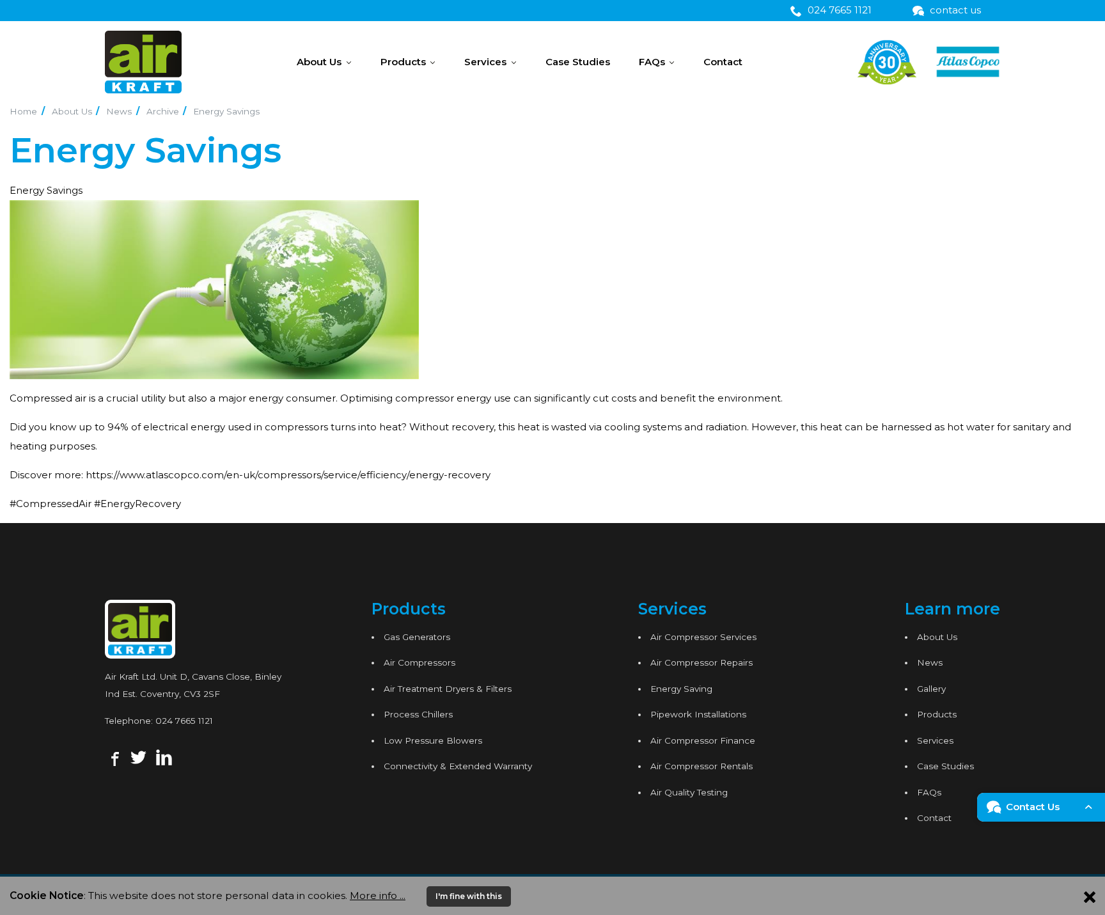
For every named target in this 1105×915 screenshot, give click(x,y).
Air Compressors (419, 662)
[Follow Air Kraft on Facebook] (113, 756)
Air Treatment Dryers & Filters (448, 689)
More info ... (377, 895)
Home (23, 111)
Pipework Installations (698, 714)
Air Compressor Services (703, 637)
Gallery (931, 689)
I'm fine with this (468, 896)
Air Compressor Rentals (701, 766)
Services (485, 62)
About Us (319, 62)
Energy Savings (226, 111)
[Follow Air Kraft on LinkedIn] (164, 756)
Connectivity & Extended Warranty (458, 766)
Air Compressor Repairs (701, 662)
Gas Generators (417, 637)
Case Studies (577, 62)
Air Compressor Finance (702, 740)
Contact (722, 62)
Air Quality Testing (689, 792)
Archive (162, 111)
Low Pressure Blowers (433, 740)
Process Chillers (418, 714)
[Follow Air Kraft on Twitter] (138, 756)
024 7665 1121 (184, 721)
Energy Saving (681, 689)
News (119, 111)
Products (403, 62)
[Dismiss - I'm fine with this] (1089, 896)
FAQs (652, 62)
